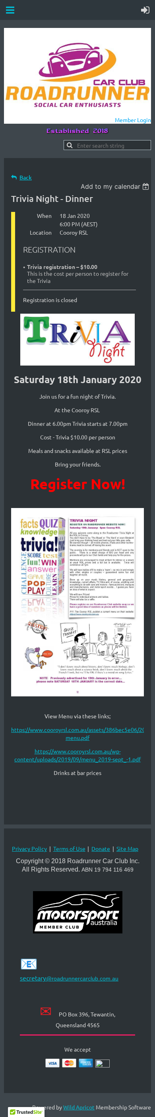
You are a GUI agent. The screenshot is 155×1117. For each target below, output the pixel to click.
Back (25, 177)
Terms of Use (69, 848)
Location (41, 232)
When (44, 215)
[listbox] (116, 186)
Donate (100, 848)
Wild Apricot (79, 1107)
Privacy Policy (29, 848)
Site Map (127, 848)
